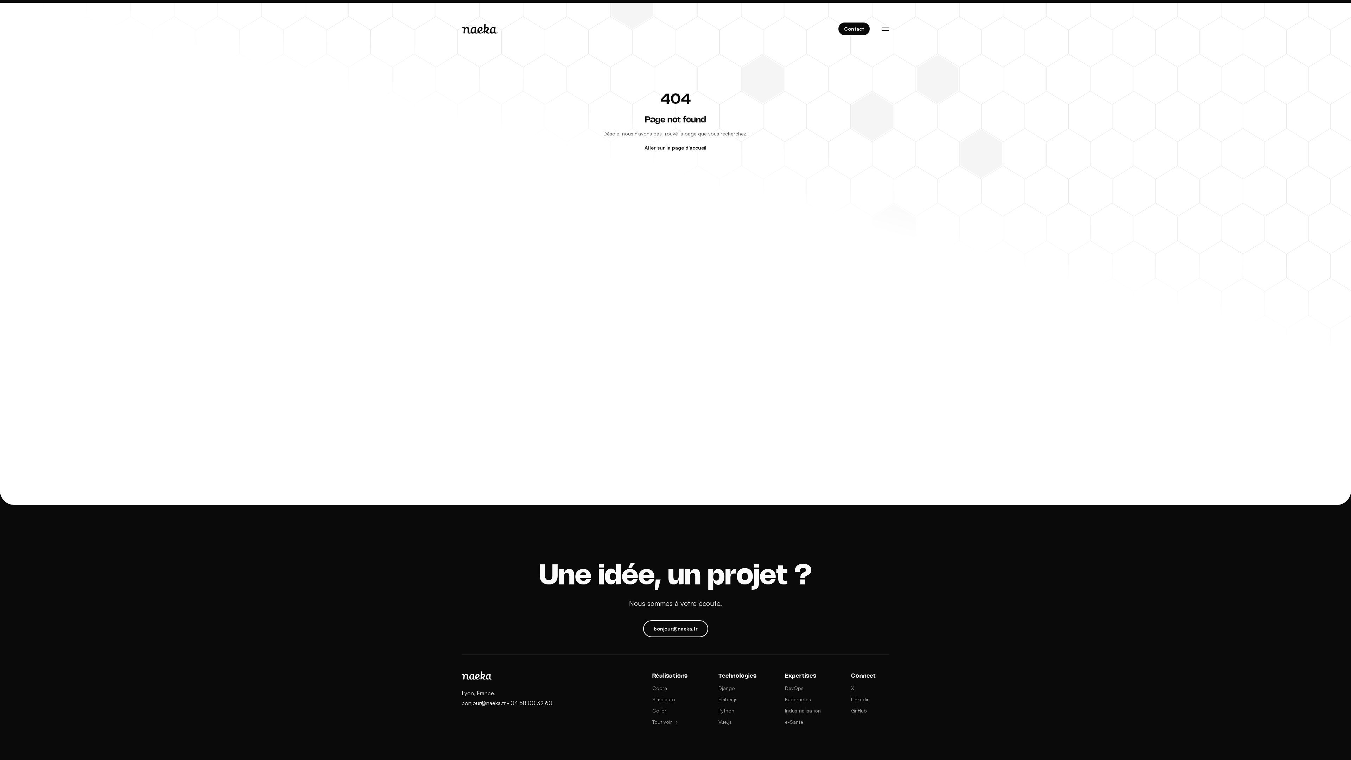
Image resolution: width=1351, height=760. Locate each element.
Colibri (659, 711)
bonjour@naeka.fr (484, 703)
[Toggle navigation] (885, 29)
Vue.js (725, 722)
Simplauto (663, 699)
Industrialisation (803, 711)
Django (726, 688)
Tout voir (665, 722)
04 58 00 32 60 (531, 703)
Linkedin (860, 699)
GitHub (859, 711)
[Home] (479, 29)
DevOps (794, 688)
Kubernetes (798, 699)
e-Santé (794, 722)
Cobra (659, 688)
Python (726, 711)
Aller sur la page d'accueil (675, 148)
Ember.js (727, 699)
